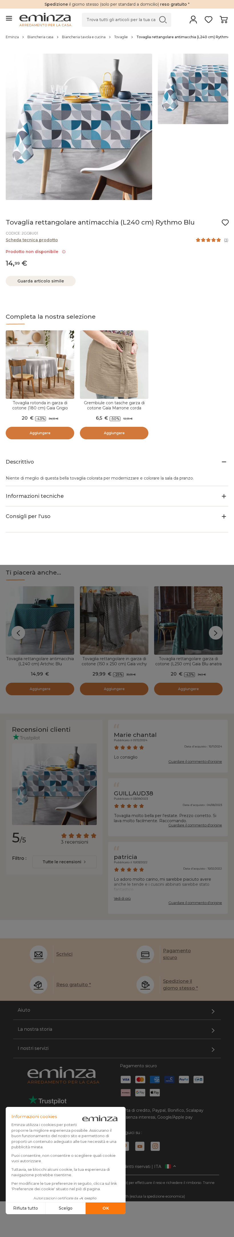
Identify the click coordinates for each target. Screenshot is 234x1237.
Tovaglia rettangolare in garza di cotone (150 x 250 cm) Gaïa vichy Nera (114, 664)
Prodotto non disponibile (33, 251)
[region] (117, 40)
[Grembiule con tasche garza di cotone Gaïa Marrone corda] (114, 364)
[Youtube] (139, 1146)
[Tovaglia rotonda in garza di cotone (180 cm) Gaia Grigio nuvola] (40, 364)
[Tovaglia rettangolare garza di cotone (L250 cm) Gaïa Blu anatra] (188, 620)
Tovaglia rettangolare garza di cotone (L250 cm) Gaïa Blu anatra (188, 661)
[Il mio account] (193, 21)
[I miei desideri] (208, 21)
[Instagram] (155, 1146)
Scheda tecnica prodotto (32, 239)
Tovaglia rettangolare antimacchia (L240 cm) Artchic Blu (40, 661)
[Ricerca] (163, 19)
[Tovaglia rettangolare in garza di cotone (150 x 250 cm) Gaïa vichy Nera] (114, 620)
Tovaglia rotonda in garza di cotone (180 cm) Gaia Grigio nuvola (40, 408)
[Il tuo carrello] (223, 21)
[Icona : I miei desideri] (225, 222)
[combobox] (64, 862)
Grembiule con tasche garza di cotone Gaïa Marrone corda (114, 405)
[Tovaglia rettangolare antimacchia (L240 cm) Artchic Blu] (40, 620)
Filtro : (19, 858)
